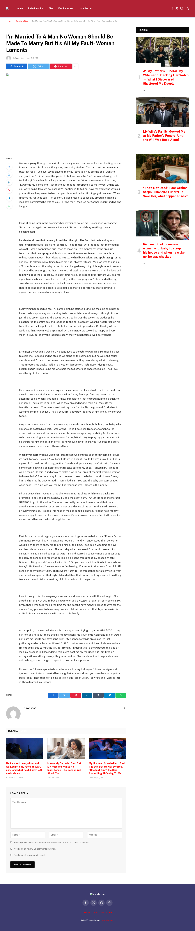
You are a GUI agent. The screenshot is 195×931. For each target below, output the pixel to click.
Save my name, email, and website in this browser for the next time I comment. (51, 842)
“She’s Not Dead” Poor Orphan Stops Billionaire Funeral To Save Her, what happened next (165, 192)
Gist (51, 8)
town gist (19, 58)
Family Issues (65, 8)
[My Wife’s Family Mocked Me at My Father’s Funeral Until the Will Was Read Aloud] (162, 112)
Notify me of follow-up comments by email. (35, 849)
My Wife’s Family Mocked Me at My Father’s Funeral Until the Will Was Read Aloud (164, 136)
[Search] (187, 8)
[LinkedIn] (9, 182)
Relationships (35, 8)
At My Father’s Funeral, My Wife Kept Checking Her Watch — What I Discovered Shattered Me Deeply (166, 77)
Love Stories (86, 8)
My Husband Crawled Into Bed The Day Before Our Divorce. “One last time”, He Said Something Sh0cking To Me (107, 768)
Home (19, 8)
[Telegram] (9, 198)
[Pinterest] (9, 190)
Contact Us (90, 912)
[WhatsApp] (9, 206)
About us (106, 912)
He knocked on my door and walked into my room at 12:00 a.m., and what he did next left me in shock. (24, 768)
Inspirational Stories (148, 65)
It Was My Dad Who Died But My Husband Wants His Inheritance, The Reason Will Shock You (64, 768)
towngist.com (108, 920)
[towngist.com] (7, 8)
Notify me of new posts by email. (30, 855)
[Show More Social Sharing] (75, 66)
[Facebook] (9, 167)
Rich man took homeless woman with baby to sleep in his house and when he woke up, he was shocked (164, 250)
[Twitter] (9, 175)
